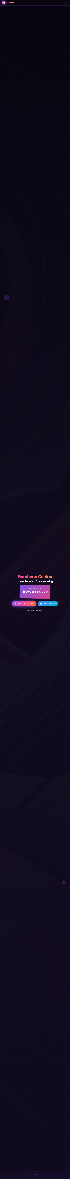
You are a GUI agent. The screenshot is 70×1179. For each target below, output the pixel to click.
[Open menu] (66, 3)
